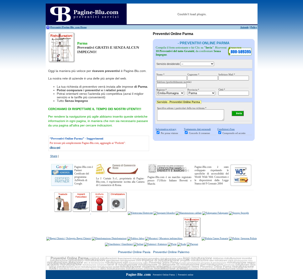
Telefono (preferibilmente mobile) (173, 82)
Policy (253, 27)
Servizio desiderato (168, 64)
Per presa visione (169, 133)
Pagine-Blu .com (138, 274)
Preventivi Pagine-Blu (62, 27)
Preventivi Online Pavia (134, 252)
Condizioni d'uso (226, 129)
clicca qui (55, 147)
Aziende (244, 27)
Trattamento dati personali (197, 129)
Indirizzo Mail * (226, 74)
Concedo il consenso (199, 133)
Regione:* (161, 89)
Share (53, 156)
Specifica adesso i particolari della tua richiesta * (182, 108)
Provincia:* (193, 89)
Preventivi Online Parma (69, 258)
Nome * (160, 74)
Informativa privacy (166, 129)
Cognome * (193, 74)
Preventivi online (185, 274)
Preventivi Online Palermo (171, 252)
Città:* (221, 89)
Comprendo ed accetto (234, 133)
